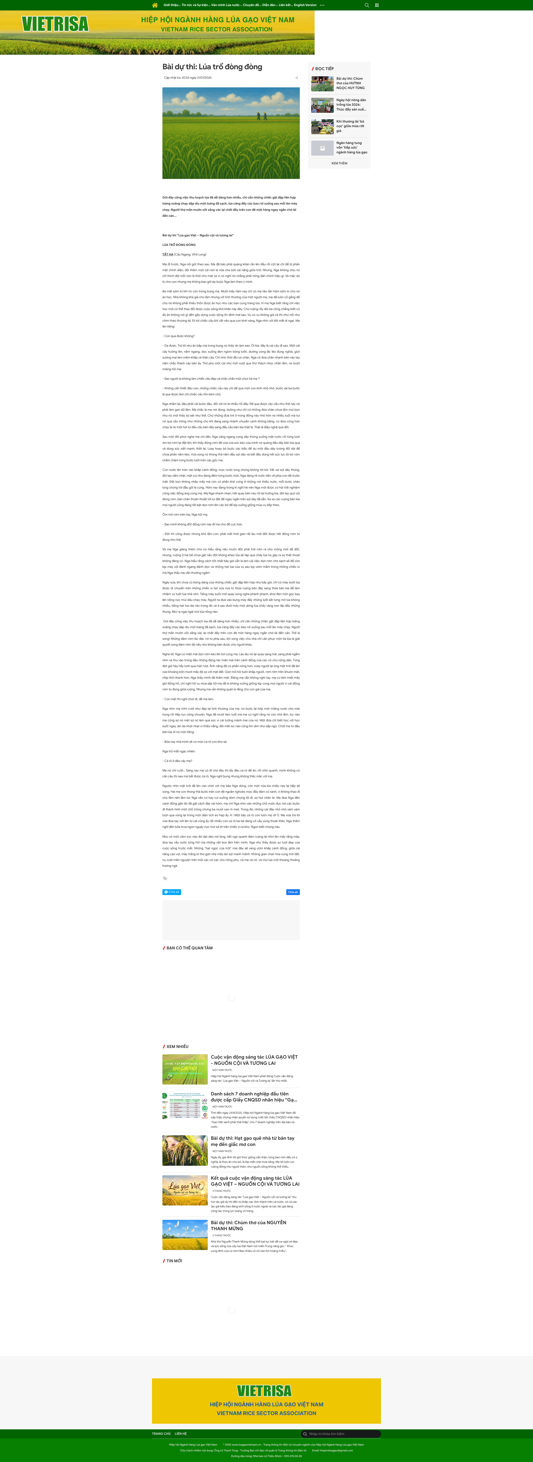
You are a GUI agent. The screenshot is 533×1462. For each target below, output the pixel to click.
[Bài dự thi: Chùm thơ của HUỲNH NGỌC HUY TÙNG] (322, 83)
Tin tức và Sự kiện (195, 5)
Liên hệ (181, 1434)
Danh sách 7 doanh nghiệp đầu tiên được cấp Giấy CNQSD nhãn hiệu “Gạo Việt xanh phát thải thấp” (254, 1097)
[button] (367, 5)
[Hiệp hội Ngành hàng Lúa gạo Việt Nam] (155, 5)
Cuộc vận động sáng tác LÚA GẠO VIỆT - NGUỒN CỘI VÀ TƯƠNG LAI (254, 1060)
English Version (305, 5)
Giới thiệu (171, 5)
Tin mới (174, 1261)
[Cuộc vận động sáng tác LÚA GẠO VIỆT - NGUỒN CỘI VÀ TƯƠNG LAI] (185, 1069)
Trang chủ (161, 1434)
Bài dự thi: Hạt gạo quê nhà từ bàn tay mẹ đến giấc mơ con (253, 1141)
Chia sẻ (293, 892)
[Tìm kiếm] (305, 1433)
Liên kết (285, 5)
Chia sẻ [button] (174, 892)
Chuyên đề (251, 5)
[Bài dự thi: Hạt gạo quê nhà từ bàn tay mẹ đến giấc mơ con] (185, 1150)
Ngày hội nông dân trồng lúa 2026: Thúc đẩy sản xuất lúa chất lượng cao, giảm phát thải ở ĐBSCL (351, 105)
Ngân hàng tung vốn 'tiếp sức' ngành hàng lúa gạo (351, 147)
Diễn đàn (268, 5)
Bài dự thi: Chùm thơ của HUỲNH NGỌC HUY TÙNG (350, 83)
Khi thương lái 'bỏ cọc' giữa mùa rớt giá (350, 126)
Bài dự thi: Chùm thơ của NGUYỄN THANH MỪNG (248, 1226)
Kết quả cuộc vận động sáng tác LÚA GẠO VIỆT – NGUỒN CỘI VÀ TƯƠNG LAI (255, 1181)
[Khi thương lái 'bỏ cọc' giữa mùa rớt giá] (322, 126)
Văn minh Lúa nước (225, 5)
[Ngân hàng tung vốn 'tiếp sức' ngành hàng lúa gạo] (322, 148)
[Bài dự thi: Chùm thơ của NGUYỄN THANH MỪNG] (185, 1235)
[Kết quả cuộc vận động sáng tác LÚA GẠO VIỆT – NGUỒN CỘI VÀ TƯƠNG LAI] (185, 1190)
